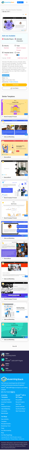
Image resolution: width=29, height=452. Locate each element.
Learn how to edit (22, 58)
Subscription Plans (5, 399)
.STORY (9, 58)
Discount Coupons (20, 402)
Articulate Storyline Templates (14, 10)
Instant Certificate (20, 406)
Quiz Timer (18, 404)
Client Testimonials (20, 411)
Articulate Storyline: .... (6, 423)
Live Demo (15, 88)
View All (14, 346)
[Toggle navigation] (26, 2)
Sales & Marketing (5, 408)
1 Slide (6, 55)
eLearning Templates (6, 402)
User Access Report (20, 408)
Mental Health (4, 413)
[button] (26, 14)
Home (3, 10)
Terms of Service (5, 439)
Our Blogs (4, 416)
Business (6, 48)
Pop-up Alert (19, 399)
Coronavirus (4, 411)
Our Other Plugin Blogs (6, 435)
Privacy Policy (14, 439)
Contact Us (21, 439)
